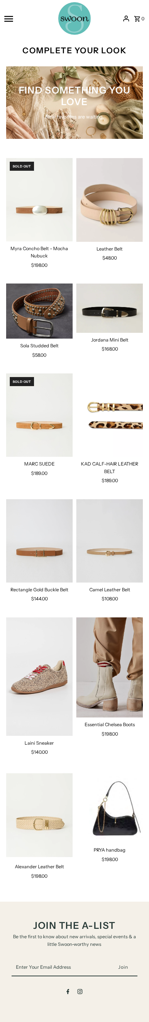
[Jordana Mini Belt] (109, 308)
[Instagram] (79, 993)
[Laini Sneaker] (39, 676)
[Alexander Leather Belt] (39, 815)
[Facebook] (68, 993)
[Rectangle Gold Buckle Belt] (39, 541)
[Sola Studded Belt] (39, 311)
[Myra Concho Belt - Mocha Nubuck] (39, 199)
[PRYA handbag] (109, 807)
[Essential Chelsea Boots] (109, 667)
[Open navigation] (29, 18)
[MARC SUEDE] (39, 415)
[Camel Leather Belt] (109, 541)
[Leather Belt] (109, 200)
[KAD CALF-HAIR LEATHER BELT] (109, 415)
